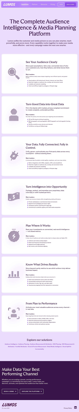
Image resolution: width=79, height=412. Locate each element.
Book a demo (70, 4)
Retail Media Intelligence (54, 346)
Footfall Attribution (21, 346)
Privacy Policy (68, 408)
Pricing (53, 4)
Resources (44, 4)
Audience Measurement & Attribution (41, 344)
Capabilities (25, 4)
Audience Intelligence (11, 344)
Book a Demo (9, 391)
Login (61, 4)
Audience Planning (23, 344)
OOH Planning (57, 344)
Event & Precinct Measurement (37, 346)
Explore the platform (31, 391)
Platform (34, 4)
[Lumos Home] (9, 4)
